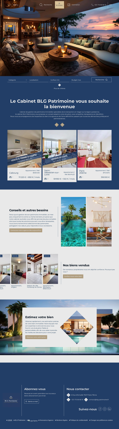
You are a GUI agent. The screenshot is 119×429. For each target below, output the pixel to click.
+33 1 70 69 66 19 (100, 5)
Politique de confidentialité (79, 420)
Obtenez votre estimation (36, 337)
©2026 (10, 420)
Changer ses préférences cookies (102, 420)
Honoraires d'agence (46, 420)
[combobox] (17, 80)
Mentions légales (61, 420)
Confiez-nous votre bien (73, 276)
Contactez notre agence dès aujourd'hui (26, 230)
